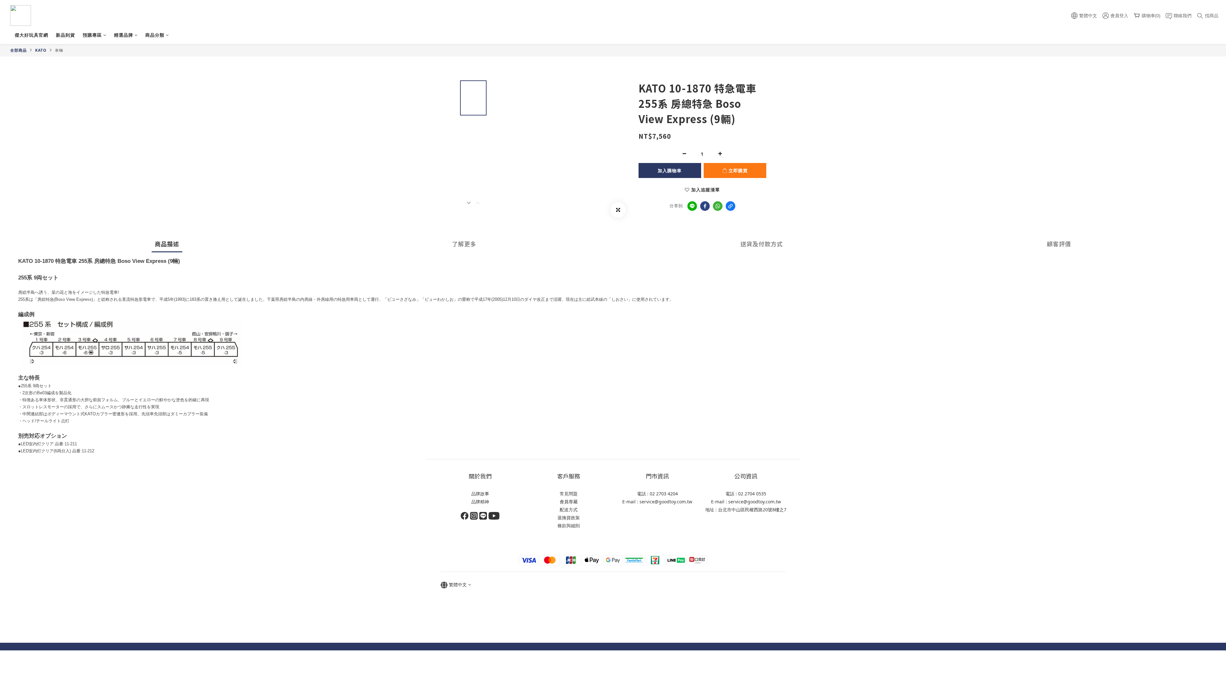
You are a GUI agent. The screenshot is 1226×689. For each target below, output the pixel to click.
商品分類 (154, 35)
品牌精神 (480, 502)
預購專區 (92, 35)
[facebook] (705, 206)
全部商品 (18, 50)
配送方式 (569, 510)
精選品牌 (123, 35)
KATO (41, 50)
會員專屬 (569, 502)
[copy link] (730, 206)
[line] (692, 206)
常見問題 (569, 494)
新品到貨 (65, 35)
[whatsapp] (718, 206)
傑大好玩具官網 (31, 35)
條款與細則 (568, 525)
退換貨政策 (568, 518)
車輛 (59, 50)
